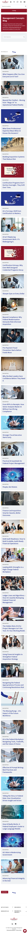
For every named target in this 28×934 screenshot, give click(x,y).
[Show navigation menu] (24, 2)
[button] (25, 931)
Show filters (4, 892)
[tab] (7, 907)
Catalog (14, 10)
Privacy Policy (18, 930)
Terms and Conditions (11, 930)
